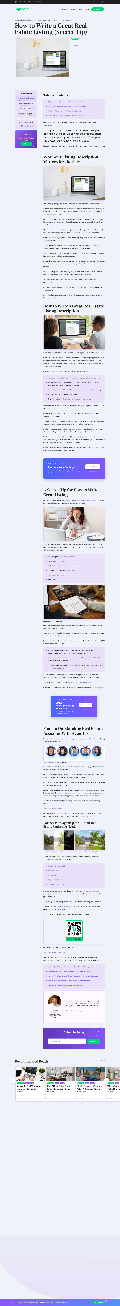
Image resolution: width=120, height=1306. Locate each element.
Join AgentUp (93, 467)
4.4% (61, 653)
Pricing (87, 9)
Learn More (93, 471)
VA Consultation (86, 705)
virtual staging (58, 566)
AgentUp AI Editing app (65, 907)
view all (102, 1060)
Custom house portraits (57, 884)
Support (95, 2)
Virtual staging (53, 871)
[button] (14, 1081)
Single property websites (57, 880)
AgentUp (49, 739)
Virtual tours (52, 875)
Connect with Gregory (74, 1011)
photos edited (61, 561)
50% (49, 658)
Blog (80, 9)
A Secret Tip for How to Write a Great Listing (64, 111)
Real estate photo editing (57, 866)
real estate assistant (88, 500)
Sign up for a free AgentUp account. (56, 952)
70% (73, 665)
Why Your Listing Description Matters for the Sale (66, 102)
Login (101, 2)
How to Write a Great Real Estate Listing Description (67, 106)
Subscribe (93, 1041)
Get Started (26, 144)
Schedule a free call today (52, 809)
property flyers (65, 575)
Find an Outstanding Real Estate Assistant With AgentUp (69, 115)
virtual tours (70, 570)
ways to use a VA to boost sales (80, 682)
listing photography (66, 557)
